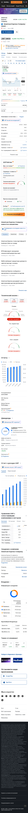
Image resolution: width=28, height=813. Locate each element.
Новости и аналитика (20, 53)
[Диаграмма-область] (5, 61)
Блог (2, 708)
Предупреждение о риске (7, 803)
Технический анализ (9, 295)
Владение (14, 57)
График (9, 53)
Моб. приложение (6, 711)
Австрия (24, 576)
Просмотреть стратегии (12, 48)
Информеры (4, 717)
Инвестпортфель (5, 714)
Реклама (17, 711)
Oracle (17, 642)
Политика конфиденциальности (8, 798)
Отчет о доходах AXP (10, 463)
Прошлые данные (23, 57)
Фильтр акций (10, 6)
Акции (3, 6)
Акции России (20, 6)
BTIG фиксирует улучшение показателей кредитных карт (10, 252)
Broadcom (5, 642)
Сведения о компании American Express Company (12, 550)
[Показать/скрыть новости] (10, 61)
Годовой (3, 471)
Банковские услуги (21, 567)
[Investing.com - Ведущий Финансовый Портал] (7, 2)
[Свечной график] (3, 61)
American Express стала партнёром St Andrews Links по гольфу (13, 242)
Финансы (24, 570)
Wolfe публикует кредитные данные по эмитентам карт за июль (14, 262)
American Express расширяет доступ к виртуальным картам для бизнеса (13, 282)
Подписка (22, 100)
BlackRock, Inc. (6, 631)
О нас (16, 708)
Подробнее (4, 562)
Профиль (8, 57)
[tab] (6, 300)
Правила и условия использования (9, 793)
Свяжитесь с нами (20, 714)
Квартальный (12, 471)
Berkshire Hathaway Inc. (8, 628)
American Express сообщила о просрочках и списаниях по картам (12, 272)
